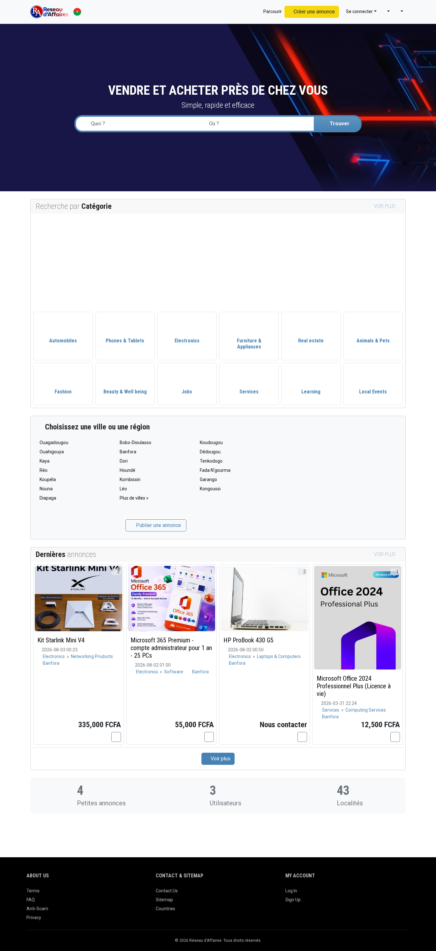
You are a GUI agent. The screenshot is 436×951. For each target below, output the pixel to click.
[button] (386, 12)
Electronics (54, 656)
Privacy (33, 917)
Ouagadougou (54, 442)
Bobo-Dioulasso (135, 442)
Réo (44, 470)
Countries (165, 908)
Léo (123, 488)
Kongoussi (210, 488)
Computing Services (365, 710)
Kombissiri (130, 479)
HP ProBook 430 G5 (248, 640)
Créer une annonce (313, 12)
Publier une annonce (158, 525)
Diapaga (48, 498)
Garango (208, 479)
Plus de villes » (134, 498)
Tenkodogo (211, 461)
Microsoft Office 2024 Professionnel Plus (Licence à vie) (354, 686)
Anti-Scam (37, 908)
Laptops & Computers (279, 656)
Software (173, 671)
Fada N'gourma (215, 470)
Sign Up (293, 899)
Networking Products (92, 656)
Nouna (46, 488)
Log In (291, 890)
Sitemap (164, 899)
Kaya (44, 461)
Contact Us (167, 890)
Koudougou (211, 442)
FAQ (30, 899)
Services (331, 710)
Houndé (127, 470)
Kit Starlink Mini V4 (61, 640)
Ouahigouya (52, 451)
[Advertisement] (218, 261)
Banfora (128, 451)
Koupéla (48, 479)
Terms (33, 890)
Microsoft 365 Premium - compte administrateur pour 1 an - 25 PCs (171, 647)
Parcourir (272, 11)
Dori (124, 461)
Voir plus (385, 206)
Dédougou (210, 451)
